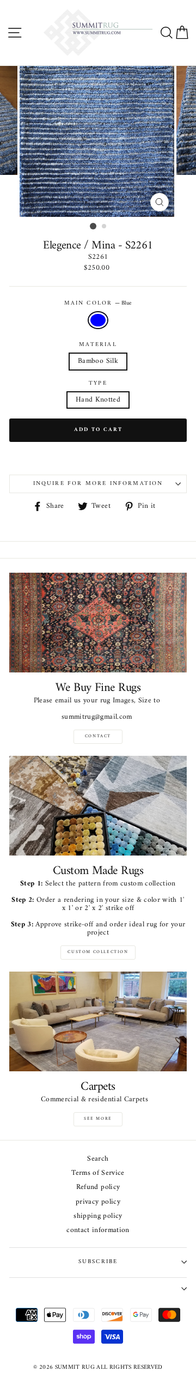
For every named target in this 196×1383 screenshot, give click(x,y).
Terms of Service (97, 1173)
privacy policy (98, 1202)
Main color (98, 303)
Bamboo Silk (98, 361)
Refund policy (98, 1187)
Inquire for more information (98, 483)
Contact (98, 736)
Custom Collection (98, 952)
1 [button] (93, 226)
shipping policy (98, 1216)
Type (98, 383)
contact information (97, 1230)
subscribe (98, 1262)
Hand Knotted (98, 400)
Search (97, 1159)
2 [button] (104, 226)
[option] (98, 141)
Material (98, 345)
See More (98, 1119)
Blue (98, 320)
